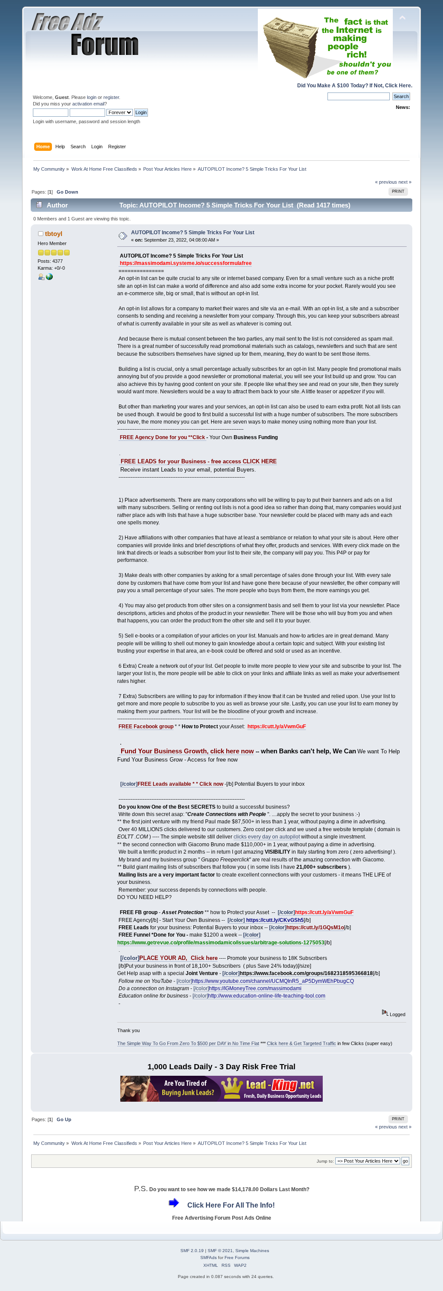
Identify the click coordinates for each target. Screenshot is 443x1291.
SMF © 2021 (220, 1250)
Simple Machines (252, 1250)
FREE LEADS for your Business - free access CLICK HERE (198, 461)
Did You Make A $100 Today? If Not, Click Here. (354, 86)
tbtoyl (53, 233)
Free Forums (237, 1257)
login (91, 97)
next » (404, 182)
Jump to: (325, 1161)
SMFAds (208, 1257)
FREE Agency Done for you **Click (162, 437)
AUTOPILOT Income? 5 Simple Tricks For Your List (192, 233)
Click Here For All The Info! (231, 1205)
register (111, 97)
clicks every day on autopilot (267, 837)
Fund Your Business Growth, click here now (186, 751)
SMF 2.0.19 (192, 1250)
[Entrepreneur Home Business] (49, 278)
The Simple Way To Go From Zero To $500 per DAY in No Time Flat (188, 1043)
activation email (88, 103)
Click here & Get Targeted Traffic (301, 1043)
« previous (386, 182)
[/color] (171, 784)
